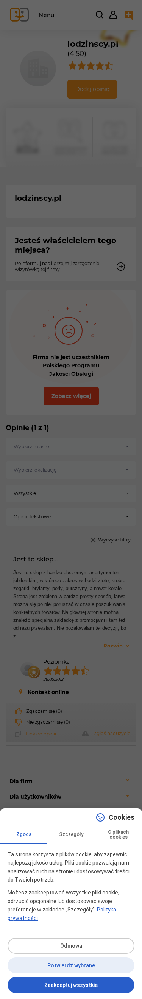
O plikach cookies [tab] (118, 834)
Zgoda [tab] (23, 834)
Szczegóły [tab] (71, 834)
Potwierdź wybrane (71, 965)
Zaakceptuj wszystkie (71, 985)
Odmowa (71, 946)
